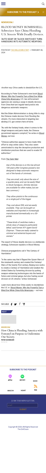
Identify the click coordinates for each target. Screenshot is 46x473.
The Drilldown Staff (20, 50)
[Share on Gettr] (20, 304)
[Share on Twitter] (15, 304)
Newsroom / (7, 22)
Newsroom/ (5, 327)
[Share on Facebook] (11, 304)
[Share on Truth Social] (24, 304)
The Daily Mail (12, 159)
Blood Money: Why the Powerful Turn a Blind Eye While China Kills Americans (22, 96)
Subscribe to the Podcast (22, 12)
